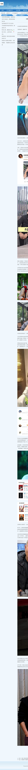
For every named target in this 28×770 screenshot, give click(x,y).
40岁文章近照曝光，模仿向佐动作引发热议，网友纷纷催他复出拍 (8, 19)
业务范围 (18, 10)
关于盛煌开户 (10, 10)
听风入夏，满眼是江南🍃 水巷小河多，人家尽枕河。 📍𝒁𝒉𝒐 (8, 32)
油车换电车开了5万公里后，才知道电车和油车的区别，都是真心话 (8, 25)
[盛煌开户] (2, 5)
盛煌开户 (8, 13)
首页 (3, 10)
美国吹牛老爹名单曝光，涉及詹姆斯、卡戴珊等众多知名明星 (8, 42)
